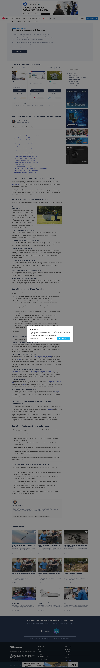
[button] (34, 338)
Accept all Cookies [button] (63, 338)
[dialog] (50, 334)
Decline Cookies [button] (50, 338)
